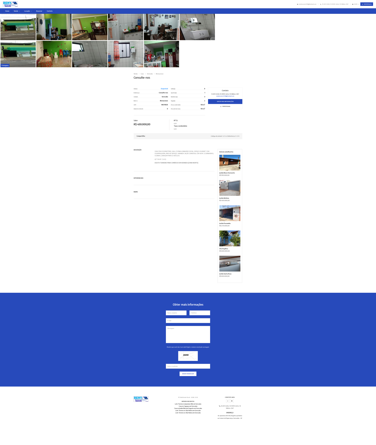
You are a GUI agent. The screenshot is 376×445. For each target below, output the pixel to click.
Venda (16, 11)
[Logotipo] (32, 4)
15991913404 (367, 4)
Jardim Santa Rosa (225, 274)
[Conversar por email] (232, 401)
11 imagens (5, 65)
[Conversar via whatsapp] (228, 401)
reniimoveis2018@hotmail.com (307, 4)
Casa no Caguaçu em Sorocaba (188, 406)
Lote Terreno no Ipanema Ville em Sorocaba (188, 404)
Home (7, 11)
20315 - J (356, 4)
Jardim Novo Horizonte (227, 173)
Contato (49, 11)
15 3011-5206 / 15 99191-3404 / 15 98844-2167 (335, 4)
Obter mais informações (225, 101)
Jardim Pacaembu (225, 223)
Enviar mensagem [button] (188, 374)
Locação (27, 11)
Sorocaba (150, 74)
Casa (142, 74)
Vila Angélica (223, 248)
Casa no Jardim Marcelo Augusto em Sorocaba (188, 408)
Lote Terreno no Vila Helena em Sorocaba (188, 410)
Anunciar (39, 11)
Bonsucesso (159, 74)
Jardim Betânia (224, 198)
